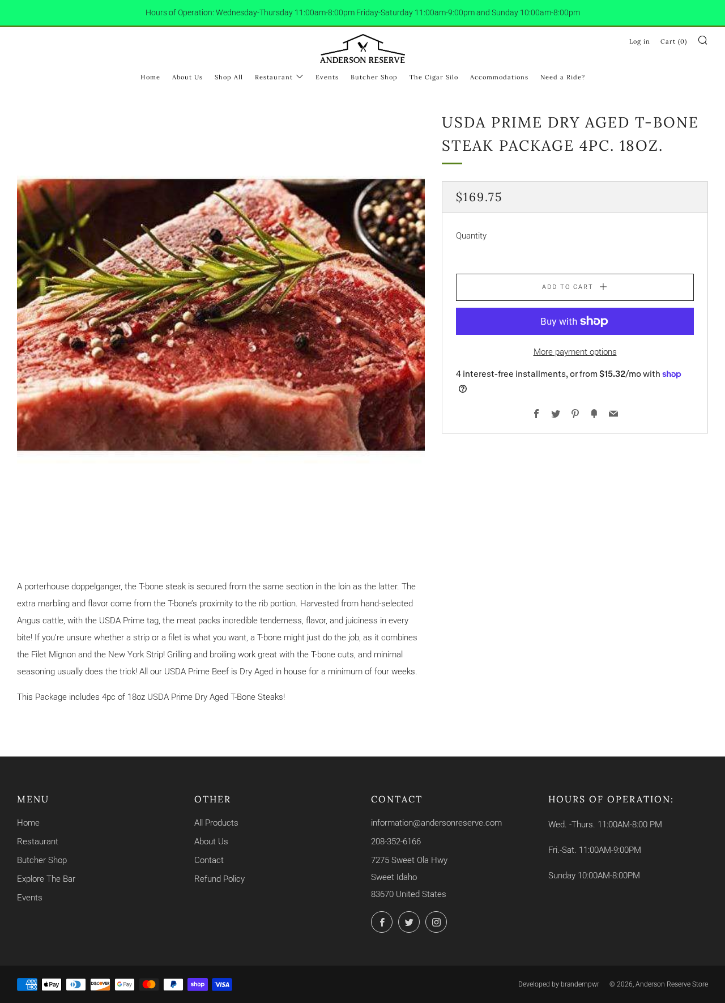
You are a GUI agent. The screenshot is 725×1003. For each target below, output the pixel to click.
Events (327, 77)
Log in (639, 41)
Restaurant (274, 77)
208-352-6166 (396, 841)
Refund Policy (219, 879)
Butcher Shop (374, 77)
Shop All (229, 77)
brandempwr (580, 984)
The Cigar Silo (434, 77)
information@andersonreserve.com (436, 823)
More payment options (575, 352)
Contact (209, 860)
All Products (216, 823)
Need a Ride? (562, 77)
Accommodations (499, 77)
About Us (187, 77)
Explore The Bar (46, 879)
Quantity (471, 236)
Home (150, 77)
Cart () (673, 41)
